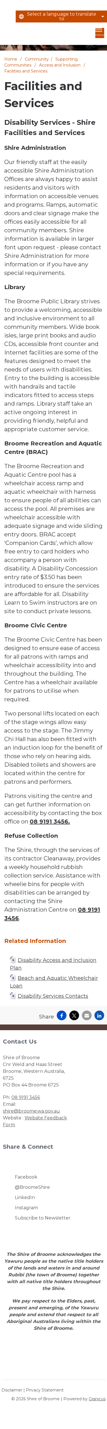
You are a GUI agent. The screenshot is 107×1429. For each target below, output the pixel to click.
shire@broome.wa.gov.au (31, 1111)
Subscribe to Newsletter (42, 1218)
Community (37, 59)
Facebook (26, 1177)
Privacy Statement (45, 1390)
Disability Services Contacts (53, 996)
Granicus (97, 1398)
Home (10, 59)
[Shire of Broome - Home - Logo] (17, 34)
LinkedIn (25, 1197)
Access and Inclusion (60, 65)
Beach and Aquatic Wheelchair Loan (54, 982)
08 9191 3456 (25, 1097)
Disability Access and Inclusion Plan (53, 964)
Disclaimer (11, 1390)
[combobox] (61, 16)
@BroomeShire (32, 1187)
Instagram (26, 1207)
